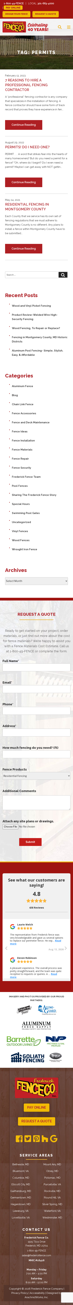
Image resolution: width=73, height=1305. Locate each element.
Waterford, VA (52, 1210)
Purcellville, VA (52, 1184)
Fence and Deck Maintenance (31, 422)
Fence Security (21, 467)
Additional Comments (19, 791)
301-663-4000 (46, 3)
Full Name (11, 661)
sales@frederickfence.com (36, 1255)
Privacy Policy (19, 1293)
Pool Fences (20, 485)
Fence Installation (23, 440)
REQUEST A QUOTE (45, 14)
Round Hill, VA (52, 1197)
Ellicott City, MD (21, 1184)
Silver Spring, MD (52, 1204)
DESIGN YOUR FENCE (16, 14)
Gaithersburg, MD (20, 1191)
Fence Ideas (20, 431)
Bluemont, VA (21, 1171)
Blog (15, 395)
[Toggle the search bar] (57, 26)
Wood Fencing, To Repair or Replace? (36, 328)
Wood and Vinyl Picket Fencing (31, 305)
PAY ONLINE (36, 1108)
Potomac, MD (52, 1177)
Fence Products (15, 769)
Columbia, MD (20, 1177)
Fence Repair (20, 458)
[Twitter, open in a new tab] (27, 1138)
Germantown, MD (20, 1197)
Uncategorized (21, 522)
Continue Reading (24, 124)
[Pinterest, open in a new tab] (36, 1138)
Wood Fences (21, 540)
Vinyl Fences (20, 531)
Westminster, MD (52, 1217)
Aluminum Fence (22, 386)
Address (9, 726)
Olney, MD (52, 1171)
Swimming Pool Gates (26, 513)
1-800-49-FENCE (14, 3)
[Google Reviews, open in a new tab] (53, 1138)
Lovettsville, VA (21, 1217)
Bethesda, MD (20, 1164)
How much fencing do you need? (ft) (30, 747)
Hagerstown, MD (21, 1204)
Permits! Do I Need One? (27, 147)
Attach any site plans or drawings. (28, 821)
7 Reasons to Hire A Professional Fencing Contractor (26, 85)
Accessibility (37, 1293)
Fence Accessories (24, 413)
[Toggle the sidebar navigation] (66, 26)
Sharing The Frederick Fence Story (34, 495)
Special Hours (21, 504)
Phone (8, 704)
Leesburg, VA (21, 1210)
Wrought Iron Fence (24, 549)
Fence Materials (22, 449)
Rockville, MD (52, 1191)
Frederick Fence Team (26, 476)
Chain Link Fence (22, 404)
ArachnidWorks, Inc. (36, 1297)
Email (7, 682)
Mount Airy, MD (52, 1164)
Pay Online (13, 7)
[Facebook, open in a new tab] (19, 1139)
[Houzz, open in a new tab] (45, 1138)
